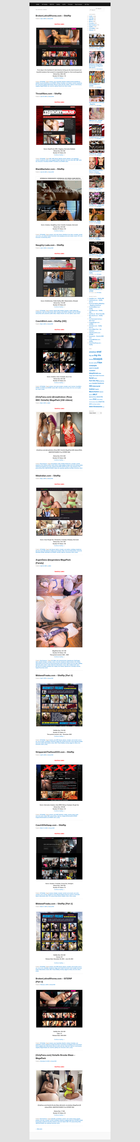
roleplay (68, 84)
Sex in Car (72, 388)
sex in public (78, 388)
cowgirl (71, 310)
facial (50, 160)
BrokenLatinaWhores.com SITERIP (48, 83)
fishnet (56, 465)
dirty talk (38, 551)
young (69, 86)
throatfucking (44, 237)
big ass (56, 158)
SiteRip (58, 4)
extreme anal (45, 663)
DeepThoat (53, 741)
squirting (67, 468)
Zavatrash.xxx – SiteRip (95, 221)
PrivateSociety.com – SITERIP (96, 137)
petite (59, 84)
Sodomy (62, 666)
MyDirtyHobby (92, 397)
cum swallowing (74, 158)
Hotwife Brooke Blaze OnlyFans (49, 1121)
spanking (62, 468)
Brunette (91, 363)
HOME (37, 4)
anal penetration (62, 660)
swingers (63, 896)
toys (103, 406)
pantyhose (47, 313)
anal (55, 81)
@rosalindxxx (54, 463)
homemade (77, 894)
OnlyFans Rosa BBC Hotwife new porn (61, 466)
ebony (47, 160)
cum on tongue (41, 741)
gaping (62, 894)
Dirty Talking (44, 465)
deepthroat (79, 83)
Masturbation (51, 84)
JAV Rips (87, 4)
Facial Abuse (79, 1044)
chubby (65, 814)
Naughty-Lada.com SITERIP (74, 312)
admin (48, 403)
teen (63, 86)
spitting (56, 86)
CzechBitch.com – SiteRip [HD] (51, 321)
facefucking (40, 84)
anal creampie (59, 386)
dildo (99, 373)
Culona (53, 662)
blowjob (68, 81)
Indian (63, 551)
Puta (52, 666)
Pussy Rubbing (61, 743)
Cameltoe (66, 310)
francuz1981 (50, 18)
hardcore (72, 894)
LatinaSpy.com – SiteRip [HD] (96, 205)
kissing (77, 465)
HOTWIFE (76, 1120)
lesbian (71, 236)
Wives (71, 896)
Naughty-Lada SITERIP (62, 312)
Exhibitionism (39, 312)
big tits (64, 158)
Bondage (45, 662)
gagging (45, 84)
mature (75, 236)
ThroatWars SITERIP (48, 161)
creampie (76, 234)
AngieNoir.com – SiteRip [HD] (96, 298)
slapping (38, 86)
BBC (50, 158)
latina (72, 160)
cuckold (80, 234)
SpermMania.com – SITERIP (96, 254)
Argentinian (59, 81)
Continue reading (59, 78)
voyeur (75, 313)
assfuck (71, 1118)
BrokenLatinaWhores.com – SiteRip (53, 15)
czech (69, 386)
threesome (40, 161)
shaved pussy (78, 84)
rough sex (72, 84)
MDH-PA (52, 4)
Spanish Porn (68, 666)
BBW (53, 158)
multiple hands (72, 665)
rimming (60, 388)
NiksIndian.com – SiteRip (48, 475)
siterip (96, 401)
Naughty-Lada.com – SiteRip (50, 244)
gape (77, 663)
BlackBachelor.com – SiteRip (50, 168)
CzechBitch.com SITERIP (45, 388)
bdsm (59, 463)
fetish (53, 465)
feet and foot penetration (54, 663)
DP (36, 84)
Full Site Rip (94, 380)
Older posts (39, 1129)
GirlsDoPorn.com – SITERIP (96, 47)
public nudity (53, 313)
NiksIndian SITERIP (40, 552)
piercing (63, 84)
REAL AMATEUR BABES (48, 468)
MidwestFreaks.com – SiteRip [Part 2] (54, 903)
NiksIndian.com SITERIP (50, 552)
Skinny (76, 743)
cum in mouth (74, 740)
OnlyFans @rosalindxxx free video (44, 466)
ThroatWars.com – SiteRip (49, 93)
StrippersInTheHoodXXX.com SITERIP (44, 817)
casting (95, 363)
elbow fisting (38, 663)
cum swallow (69, 83)
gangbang (62, 236)
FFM (44, 551)
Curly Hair (58, 662)
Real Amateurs (78, 4)
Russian (62, 313)
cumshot (74, 83)
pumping (49, 666)
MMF (77, 160)
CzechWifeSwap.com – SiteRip (51, 825)
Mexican (56, 84)
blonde (91, 359)
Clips (99, 362)
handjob (58, 160)
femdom (49, 465)
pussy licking (39, 468)
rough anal (67, 1046)
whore (66, 86)
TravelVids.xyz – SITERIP (95, 153)
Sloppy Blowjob (43, 86)
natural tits (79, 551)
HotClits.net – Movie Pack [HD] (96, 314)
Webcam (91, 30)
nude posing (38, 313)
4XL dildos (53, 660)
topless (71, 313)
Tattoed (60, 86)
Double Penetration (52, 236)
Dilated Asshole (70, 662)
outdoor (91, 399)
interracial (67, 160)
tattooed (78, 666)
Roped (55, 468)
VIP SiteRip (44, 4)
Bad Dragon (77, 660)
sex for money (66, 388)
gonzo (90, 383)
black (72, 234)
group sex (67, 894)
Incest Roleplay (57, 551)
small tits (52, 86)
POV (79, 236)
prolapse (44, 666)
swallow (98, 404)
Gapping (80, 663)
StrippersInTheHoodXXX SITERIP (69, 816)
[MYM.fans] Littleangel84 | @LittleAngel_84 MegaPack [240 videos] (96, 65)
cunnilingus (73, 549)
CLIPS (63, 4)
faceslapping (69, 1044)
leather (45, 665)
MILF (75, 160)
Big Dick (64, 81)
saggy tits (71, 743)
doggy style (75, 310)
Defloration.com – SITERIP (96, 188)
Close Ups (42, 1120)
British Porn (68, 463)
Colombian (63, 83)
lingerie (37, 896)
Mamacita (53, 665)
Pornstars (70, 4)
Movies (91, 21)
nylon (80, 160)
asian (57, 234)
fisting (68, 663)
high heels (62, 160)
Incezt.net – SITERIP (94, 238)
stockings (71, 468)
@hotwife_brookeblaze (56, 1118)
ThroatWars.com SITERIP (59, 161)
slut (48, 86)
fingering (48, 551)
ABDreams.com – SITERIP (95, 120)
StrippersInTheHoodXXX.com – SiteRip (55, 751)
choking (58, 83)
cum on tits (38, 236)
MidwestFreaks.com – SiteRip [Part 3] (54, 675)
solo (68, 313)
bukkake (69, 158)
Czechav (73, 386)
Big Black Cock (66, 234)
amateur (51, 81)
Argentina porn (70, 660)
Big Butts (61, 814)
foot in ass (72, 663)
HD (90, 386)
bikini (58, 310)
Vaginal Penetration (40, 667)
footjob (60, 465)
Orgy (71, 466)
